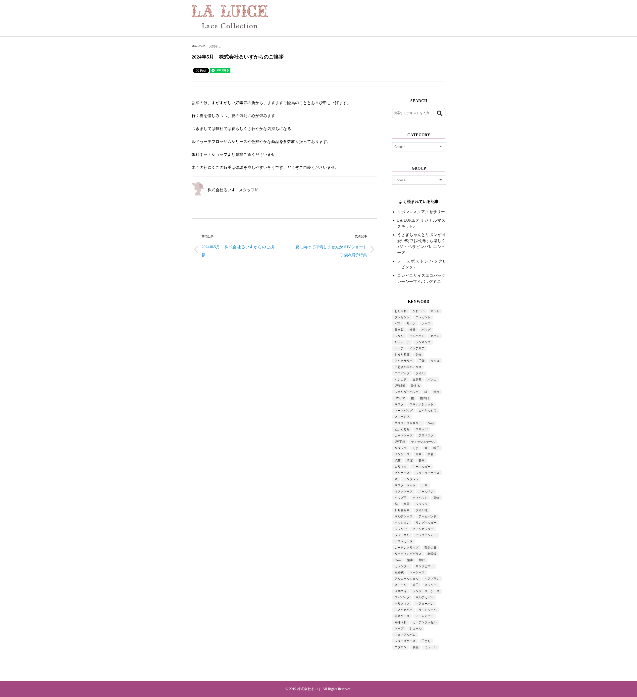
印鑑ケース (402, 616)
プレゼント (402, 317)
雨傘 (419, 454)
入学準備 (401, 591)
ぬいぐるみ (402, 429)
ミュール (430, 647)
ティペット (420, 498)
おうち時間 (402, 354)
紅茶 (407, 504)
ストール (401, 585)
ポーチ (399, 348)
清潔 (410, 460)
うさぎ (434, 361)
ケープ (399, 628)
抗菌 (398, 460)
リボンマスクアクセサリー (421, 212)
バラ (398, 323)
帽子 (436, 448)
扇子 (416, 585)
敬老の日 (430, 547)
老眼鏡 (431, 554)
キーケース (417, 572)
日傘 (424, 485)
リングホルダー (426, 522)
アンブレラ (411, 479)
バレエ (431, 379)
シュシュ (421, 504)
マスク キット (405, 485)
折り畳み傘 (402, 510)
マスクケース (404, 491)
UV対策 (400, 385)
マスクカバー (404, 610)
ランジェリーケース (426, 591)
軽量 (413, 329)
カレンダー (402, 566)
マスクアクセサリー (408, 423)
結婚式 (399, 572)
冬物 (419, 354)
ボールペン (426, 491)
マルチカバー (424, 597)
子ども (426, 641)
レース (426, 323)
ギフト (434, 311)
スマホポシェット (421, 404)
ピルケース (402, 473)
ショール (416, 628)
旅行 (422, 560)
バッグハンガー (426, 535)
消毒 (410, 560)
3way (398, 560)
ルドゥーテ (402, 342)
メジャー (430, 585)
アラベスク (426, 435)
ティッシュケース (423, 442)
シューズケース (405, 641)
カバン (434, 336)
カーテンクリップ (407, 547)
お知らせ (215, 46)
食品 (416, 647)
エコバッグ (402, 373)
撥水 (436, 392)
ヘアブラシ (432, 578)
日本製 (399, 329)
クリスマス (402, 603)
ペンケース (402, 454)
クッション (402, 522)
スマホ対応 (402, 417)
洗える (415, 385)
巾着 (430, 454)
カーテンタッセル (424, 622)
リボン (411, 323)
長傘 (422, 460)
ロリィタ (401, 466)
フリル (399, 336)
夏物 (436, 498)
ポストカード (404, 541)
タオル (420, 373)
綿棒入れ (401, 622)
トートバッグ (404, 410)
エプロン (401, 647)
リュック (401, 448)
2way (430, 423)
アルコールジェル (407, 578)
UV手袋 (400, 442)
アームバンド (427, 516)
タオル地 (421, 510)
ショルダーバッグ (407, 392)
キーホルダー (421, 466)
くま (416, 448)
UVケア (400, 398)
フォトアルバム (405, 634)
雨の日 (424, 398)
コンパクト (417, 336)
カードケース (404, 435)
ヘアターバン (424, 603)
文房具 (417, 379)
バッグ (426, 329)
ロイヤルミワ (427, 410)
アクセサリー (404, 361)
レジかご (401, 529)
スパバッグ (402, 597)
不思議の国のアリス (408, 367)
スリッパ (421, 429)
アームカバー (424, 616)
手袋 (422, 361)
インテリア (417, 348)
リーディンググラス (408, 554)
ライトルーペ (427, 610)
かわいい (419, 311)
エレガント (423, 317)
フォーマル (402, 535)
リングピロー (424, 566)
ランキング (423, 342)
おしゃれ (401, 311)
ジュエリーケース (427, 473)
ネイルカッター (423, 529)
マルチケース (404, 516)
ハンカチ (401, 379)
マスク (399, 404)
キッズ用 (401, 498)
